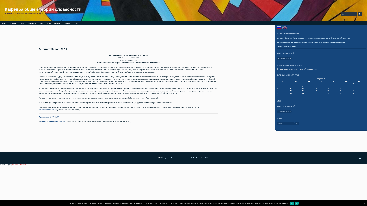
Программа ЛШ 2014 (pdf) (49, 117)
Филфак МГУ (67, 23)
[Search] (297, 123)
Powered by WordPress (193, 158)
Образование (32, 23)
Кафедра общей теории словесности (43, 9)
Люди (22, 23)
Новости (4, 23)
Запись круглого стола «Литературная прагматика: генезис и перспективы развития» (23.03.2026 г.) (312, 42)
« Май (279, 100)
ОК (292, 203)
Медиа (49, 23)
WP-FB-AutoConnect (19, 164)
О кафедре (13, 23)
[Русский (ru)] (279, 27)
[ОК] (365, 203)
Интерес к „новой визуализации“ (53, 122)
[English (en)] (284, 27)
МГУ (76, 23)
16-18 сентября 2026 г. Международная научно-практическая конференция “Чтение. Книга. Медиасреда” (314, 38)
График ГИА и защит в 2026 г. (287, 46)
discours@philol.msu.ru (48, 110)
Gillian (207, 158)
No (297, 203)
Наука (41, 23)
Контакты (57, 23)
